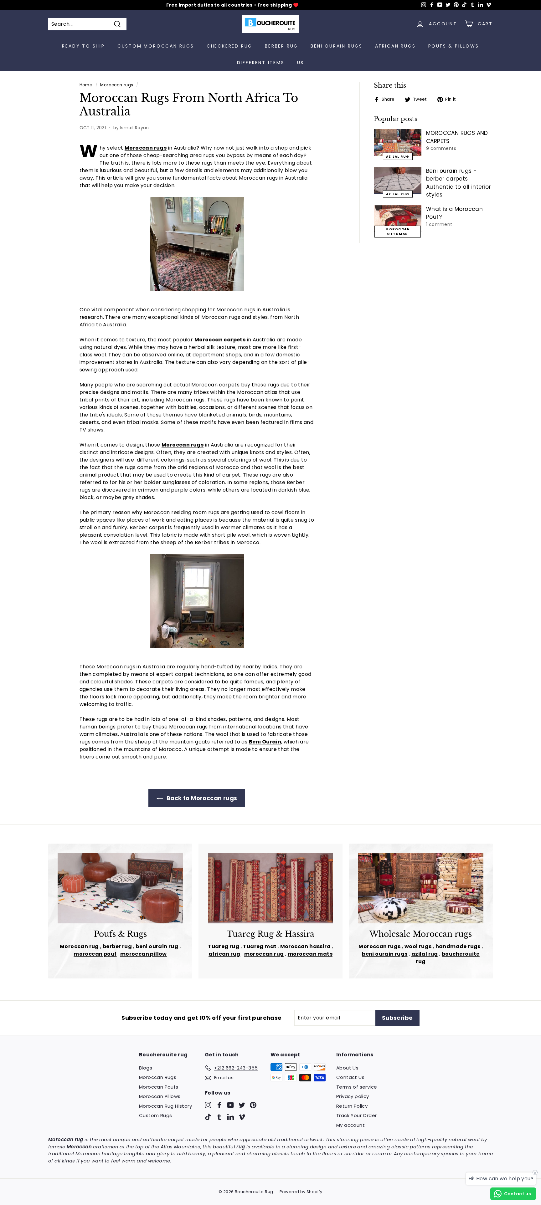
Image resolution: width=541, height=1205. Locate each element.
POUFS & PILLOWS (453, 46)
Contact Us (350, 1077)
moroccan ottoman (397, 231)
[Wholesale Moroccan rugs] (420, 888)
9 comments (441, 148)
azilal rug (398, 156)
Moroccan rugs (116, 85)
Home (86, 85)
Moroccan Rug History (165, 1106)
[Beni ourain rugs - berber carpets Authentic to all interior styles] (397, 180)
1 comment (439, 224)
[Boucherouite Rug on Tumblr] (219, 1117)
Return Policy (352, 1106)
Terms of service (356, 1087)
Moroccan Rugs (157, 1077)
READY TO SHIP (83, 46)
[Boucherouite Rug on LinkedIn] (230, 1117)
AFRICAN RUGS (395, 46)
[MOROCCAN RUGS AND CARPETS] (397, 142)
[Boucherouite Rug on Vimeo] (242, 1117)
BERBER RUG (281, 46)
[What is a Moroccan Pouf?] (397, 218)
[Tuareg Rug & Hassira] (270, 888)
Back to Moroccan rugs (201, 798)
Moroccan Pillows (159, 1096)
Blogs (145, 1068)
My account (350, 1125)
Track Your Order (356, 1115)
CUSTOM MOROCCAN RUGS (155, 46)
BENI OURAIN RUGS (337, 46)
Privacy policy (352, 1096)
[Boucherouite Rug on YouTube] (230, 1105)
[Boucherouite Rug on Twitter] (242, 1105)
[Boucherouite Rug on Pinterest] (253, 1105)
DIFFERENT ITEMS (261, 62)
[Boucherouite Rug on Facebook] (219, 1105)
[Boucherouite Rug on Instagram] (208, 1105)
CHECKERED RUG (229, 46)
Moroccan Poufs (158, 1087)
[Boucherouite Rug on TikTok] (208, 1117)
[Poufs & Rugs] (120, 888)
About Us (347, 1068)
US (300, 62)
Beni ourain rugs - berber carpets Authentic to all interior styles (458, 183)
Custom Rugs (155, 1115)
